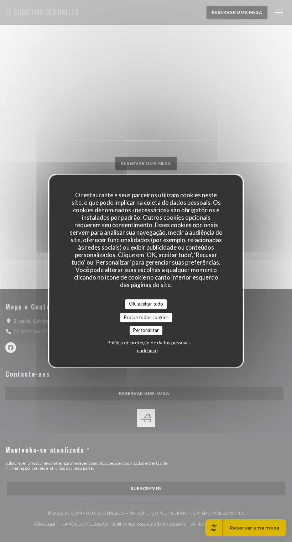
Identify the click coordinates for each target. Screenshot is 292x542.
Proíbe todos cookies (146, 317)
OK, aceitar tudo (146, 304)
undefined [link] (147, 350)
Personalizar (146, 330)
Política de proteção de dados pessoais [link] (148, 342)
